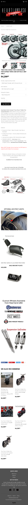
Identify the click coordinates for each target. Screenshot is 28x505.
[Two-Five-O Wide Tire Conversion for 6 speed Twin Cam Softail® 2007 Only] (5, 65)
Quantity (3, 98)
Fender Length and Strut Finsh (8, 80)
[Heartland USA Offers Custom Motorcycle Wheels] (14, 312)
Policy (14, 477)
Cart (26, 1)
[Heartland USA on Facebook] (10, 490)
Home (2, 26)
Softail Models (9, 26)
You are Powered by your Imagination (13, 499)
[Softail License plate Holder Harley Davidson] (14, 286)
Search (14, 475)
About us (14, 473)
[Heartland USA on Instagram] (14, 490)
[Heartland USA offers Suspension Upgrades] (14, 353)
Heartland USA (15, 497)
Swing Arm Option (5, 92)
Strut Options (4, 86)
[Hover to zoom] (14, 46)
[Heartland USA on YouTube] (17, 490)
